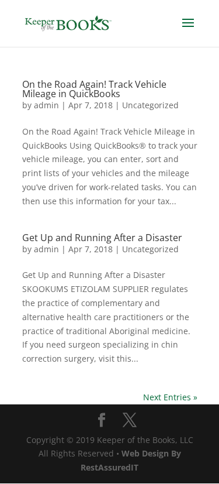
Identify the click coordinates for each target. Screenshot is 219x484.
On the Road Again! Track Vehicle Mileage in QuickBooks (94, 89)
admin (46, 105)
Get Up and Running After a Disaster (102, 237)
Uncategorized (150, 105)
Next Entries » (170, 397)
